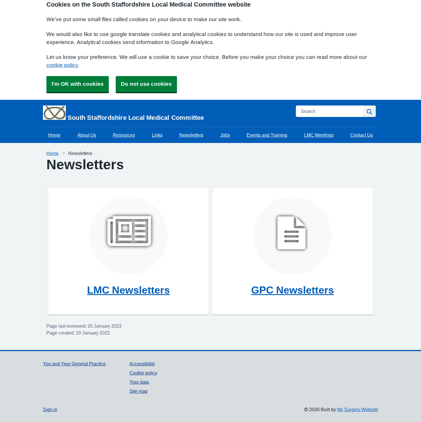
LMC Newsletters (128, 290)
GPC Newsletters (292, 290)
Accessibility (142, 363)
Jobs (225, 135)
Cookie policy (143, 373)
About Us (86, 135)
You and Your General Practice (74, 363)
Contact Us (361, 135)
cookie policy (62, 65)
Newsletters (191, 135)
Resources (124, 135)
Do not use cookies (146, 84)
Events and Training (267, 135)
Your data (139, 382)
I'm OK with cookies (78, 84)
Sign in (50, 409)
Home (54, 135)
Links (157, 135)
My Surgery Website (357, 409)
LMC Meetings (319, 135)
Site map (138, 391)
